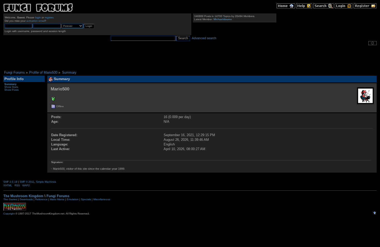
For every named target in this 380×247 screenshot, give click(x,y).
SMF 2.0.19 (10, 181)
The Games (10, 199)
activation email (35, 20)
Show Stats (11, 87)
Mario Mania (57, 199)
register (49, 17)
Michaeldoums (223, 19)
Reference (41, 199)
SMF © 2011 (27, 181)
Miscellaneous (101, 199)
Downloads (26, 199)
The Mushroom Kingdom (23, 196)
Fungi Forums (58, 196)
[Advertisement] (190, 58)
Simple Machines (46, 181)
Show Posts (11, 89)
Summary (10, 84)
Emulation (73, 199)
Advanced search (204, 38)
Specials (86, 199)
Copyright (9, 213)
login (38, 17)
